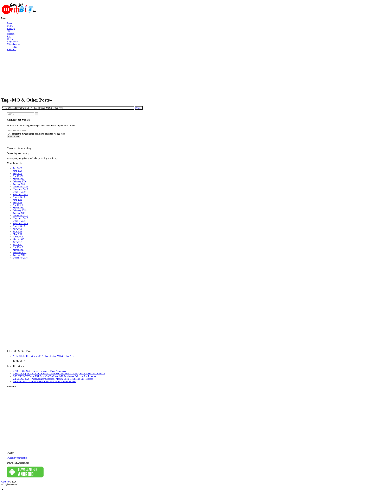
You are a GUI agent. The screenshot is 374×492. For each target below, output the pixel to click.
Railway (11, 28)
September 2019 (20, 194)
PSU (9, 36)
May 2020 (17, 173)
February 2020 (19, 181)
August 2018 (19, 226)
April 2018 (18, 236)
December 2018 (20, 215)
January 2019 (19, 213)
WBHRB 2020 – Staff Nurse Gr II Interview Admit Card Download (44, 381)
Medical (10, 33)
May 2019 (17, 202)
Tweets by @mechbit (17, 458)
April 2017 (18, 247)
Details (138, 108)
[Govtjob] (19, 15)
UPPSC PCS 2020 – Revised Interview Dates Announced (39, 371)
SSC (9, 31)
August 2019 (19, 197)
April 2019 (18, 205)
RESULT (11, 49)
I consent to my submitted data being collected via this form (37, 134)
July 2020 (17, 168)
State (15, 47)
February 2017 (19, 252)
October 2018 (19, 221)
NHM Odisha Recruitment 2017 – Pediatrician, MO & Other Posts (43, 356)
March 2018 (18, 239)
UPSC (10, 26)
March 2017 (18, 250)
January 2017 (19, 255)
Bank (9, 23)
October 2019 (19, 192)
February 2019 (19, 210)
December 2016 (20, 257)
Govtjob (5, 481)
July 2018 (17, 228)
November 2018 (20, 218)
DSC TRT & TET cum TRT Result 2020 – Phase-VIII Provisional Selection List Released (54, 376)
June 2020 (17, 171)
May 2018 (17, 234)
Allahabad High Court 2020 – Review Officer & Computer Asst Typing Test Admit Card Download (59, 373)
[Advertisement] (187, 73)
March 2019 (18, 207)
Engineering (12, 41)
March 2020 (18, 178)
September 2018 (20, 223)
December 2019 (20, 186)
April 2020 (18, 176)
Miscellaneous (13, 44)
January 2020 (19, 184)
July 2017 (17, 242)
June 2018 (17, 231)
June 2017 (17, 244)
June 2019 (17, 200)
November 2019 (20, 189)
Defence (11, 39)
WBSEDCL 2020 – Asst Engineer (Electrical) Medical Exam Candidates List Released (53, 379)
